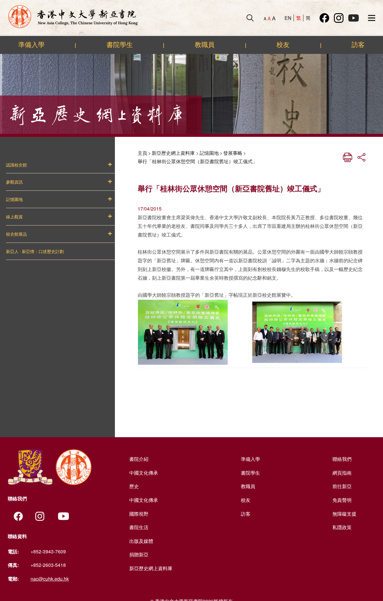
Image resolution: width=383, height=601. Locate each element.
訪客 (358, 44)
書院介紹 (138, 458)
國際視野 (138, 513)
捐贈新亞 (138, 554)
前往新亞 (342, 486)
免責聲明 (342, 499)
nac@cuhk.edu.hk (50, 578)
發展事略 (232, 152)
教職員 (205, 44)
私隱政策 (342, 527)
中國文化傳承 (143, 472)
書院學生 (120, 44)
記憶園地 (14, 199)
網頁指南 (342, 472)
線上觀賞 (14, 216)
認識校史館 (16, 165)
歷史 (134, 486)
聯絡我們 (342, 458)
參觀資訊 (14, 182)
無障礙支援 (344, 513)
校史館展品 (16, 234)
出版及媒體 (141, 541)
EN (288, 17)
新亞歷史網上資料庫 (173, 152)
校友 (283, 44)
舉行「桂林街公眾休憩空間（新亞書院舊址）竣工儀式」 (197, 161)
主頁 (142, 152)
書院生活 (138, 527)
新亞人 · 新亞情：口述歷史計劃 (35, 251)
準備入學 (31, 44)
